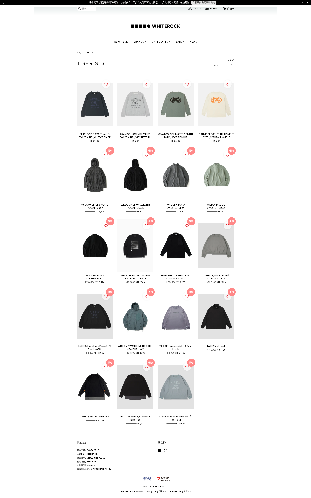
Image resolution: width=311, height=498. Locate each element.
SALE (179, 41)
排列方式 (230, 60)
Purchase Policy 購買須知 (179, 491)
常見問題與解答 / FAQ (86, 465)
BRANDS (139, 41)
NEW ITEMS (121, 41)
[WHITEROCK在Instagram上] (165, 451)
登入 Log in (193, 8)
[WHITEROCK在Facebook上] (159, 451)
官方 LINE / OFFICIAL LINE (88, 454)
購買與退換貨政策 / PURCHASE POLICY (94, 469)
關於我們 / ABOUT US (86, 461)
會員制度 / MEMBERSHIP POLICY (91, 458)
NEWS (193, 41)
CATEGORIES (160, 41)
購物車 (230, 8)
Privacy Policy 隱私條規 (156, 491)
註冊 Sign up (211, 8)
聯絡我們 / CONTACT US (88, 450)
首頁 (79, 52)
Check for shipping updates (248, 2)
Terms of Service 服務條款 (132, 491)
